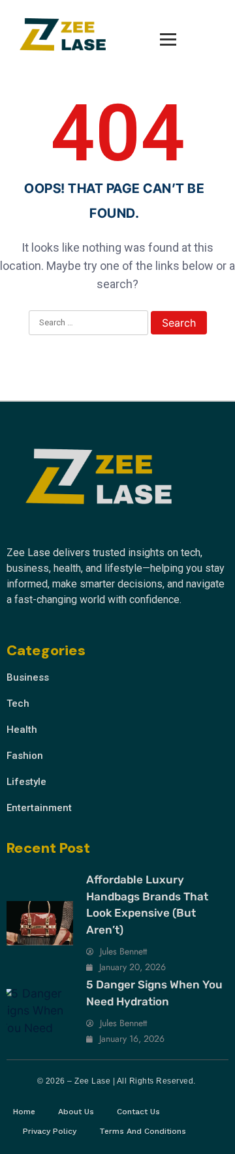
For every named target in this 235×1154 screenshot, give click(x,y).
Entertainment (39, 808)
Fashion (25, 756)
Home (24, 1111)
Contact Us (138, 1111)
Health (22, 729)
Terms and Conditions (142, 1131)
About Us (76, 1111)
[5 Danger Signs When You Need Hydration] (40, 1011)
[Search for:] (88, 323)
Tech (18, 703)
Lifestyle (26, 782)
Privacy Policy (49, 1131)
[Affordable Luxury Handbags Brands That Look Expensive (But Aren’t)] (40, 923)
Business (28, 677)
